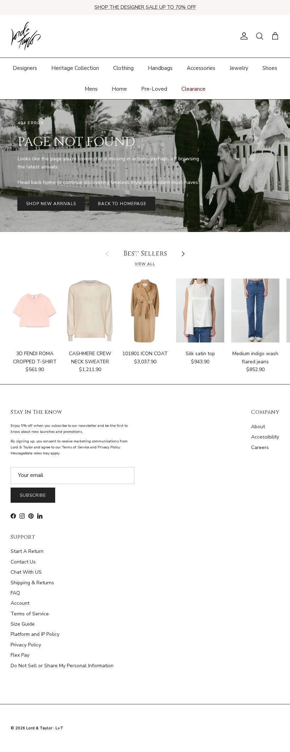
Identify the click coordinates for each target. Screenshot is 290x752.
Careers (260, 447)
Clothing (123, 68)
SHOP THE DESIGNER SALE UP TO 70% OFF (145, 7)
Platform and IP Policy (35, 634)
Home (119, 88)
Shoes (269, 68)
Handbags (160, 68)
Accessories (201, 68)
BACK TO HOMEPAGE (122, 204)
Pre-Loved (154, 88)
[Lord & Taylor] (26, 36)
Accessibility (265, 437)
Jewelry (239, 68)
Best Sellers (145, 254)
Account (20, 603)
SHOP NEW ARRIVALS (51, 204)
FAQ (15, 593)
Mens (91, 88)
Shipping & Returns (32, 582)
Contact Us (23, 562)
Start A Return (27, 551)
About (258, 426)
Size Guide (23, 624)
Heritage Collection (75, 68)
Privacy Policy (26, 644)
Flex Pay (20, 655)
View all (145, 264)
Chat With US (26, 572)
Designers (25, 68)
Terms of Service (30, 613)
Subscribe (33, 495)
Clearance (193, 88)
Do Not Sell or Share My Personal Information (62, 665)
